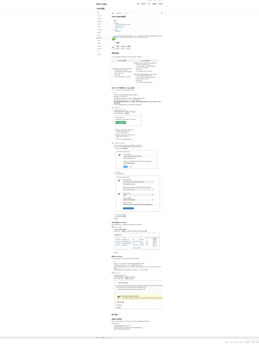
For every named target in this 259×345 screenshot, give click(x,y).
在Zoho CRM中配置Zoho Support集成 (122, 24)
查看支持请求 (118, 31)
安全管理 (99, 26)
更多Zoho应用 (149, 0)
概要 (98, 13)
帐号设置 (99, 24)
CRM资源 (154, 3)
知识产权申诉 (241, 342)
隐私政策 (257, 342)
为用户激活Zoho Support (120, 26)
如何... (114, 21)
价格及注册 (143, 3)
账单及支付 (99, 48)
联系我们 (161, 3)
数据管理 (99, 32)
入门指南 (99, 15)
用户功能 (115, 29)
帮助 (113, 13)
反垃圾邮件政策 (247, 342)
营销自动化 (99, 21)
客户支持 (99, 43)
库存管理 (99, 46)
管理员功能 (116, 23)
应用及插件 (99, 37)
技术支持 (154, 0)
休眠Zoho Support (118, 27)
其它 (98, 51)
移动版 (98, 40)
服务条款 (253, 342)
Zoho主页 (226, 342)
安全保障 (235, 342)
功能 (138, 3)
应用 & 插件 (118, 13)
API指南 (99, 54)
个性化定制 (99, 29)
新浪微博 (159, 0)
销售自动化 (99, 18)
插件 (149, 3)
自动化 (98, 35)
